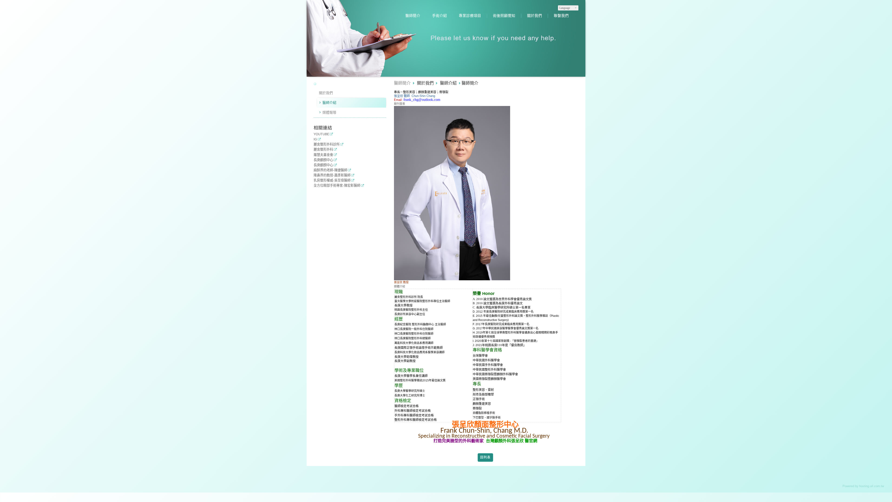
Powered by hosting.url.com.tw (863, 486)
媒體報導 (329, 112)
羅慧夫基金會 (323, 155)
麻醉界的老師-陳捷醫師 (330, 170)
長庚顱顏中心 (323, 160)
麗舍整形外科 (323, 149)
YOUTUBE (321, 134)
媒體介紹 (399, 286)
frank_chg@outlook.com (421, 100)
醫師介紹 (329, 103)
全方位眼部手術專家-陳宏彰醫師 (337, 185)
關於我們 (326, 93)
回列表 (485, 457)
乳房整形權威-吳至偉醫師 (332, 180)
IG (315, 139)
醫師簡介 (402, 83)
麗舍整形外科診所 (327, 144)
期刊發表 (399, 104)
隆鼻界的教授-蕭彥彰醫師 (332, 175)
